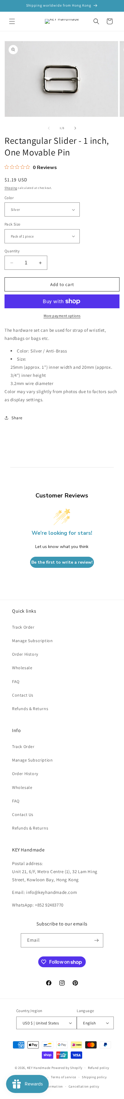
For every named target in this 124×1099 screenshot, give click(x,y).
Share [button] (17, 417)
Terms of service (63, 1077)
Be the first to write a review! (62, 562)
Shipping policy (94, 1077)
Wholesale (22, 667)
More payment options (62, 315)
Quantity (12, 251)
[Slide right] (75, 128)
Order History (25, 654)
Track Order (23, 627)
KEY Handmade (39, 1068)
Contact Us (22, 695)
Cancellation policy (84, 1086)
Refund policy (98, 1068)
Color (9, 197)
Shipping (11, 188)
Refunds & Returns (30, 708)
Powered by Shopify (66, 1068)
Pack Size (12, 224)
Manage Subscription (32, 640)
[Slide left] (48, 128)
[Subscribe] (96, 940)
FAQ (16, 681)
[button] (12, 21)
